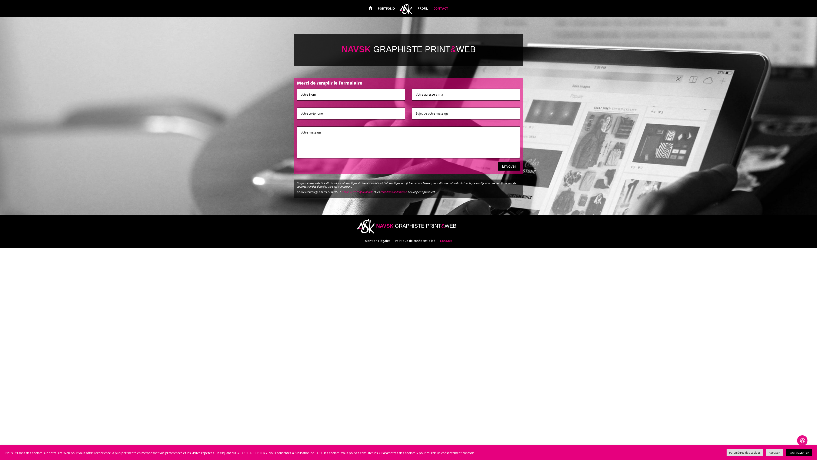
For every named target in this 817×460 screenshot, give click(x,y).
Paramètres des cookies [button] (745, 452)
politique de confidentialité (357, 192)
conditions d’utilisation (393, 192)
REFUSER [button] (774, 452)
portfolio (386, 8)
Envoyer (509, 166)
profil (423, 8)
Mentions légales (377, 241)
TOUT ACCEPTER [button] (798, 452)
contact (440, 8)
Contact (446, 241)
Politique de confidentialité (415, 241)
